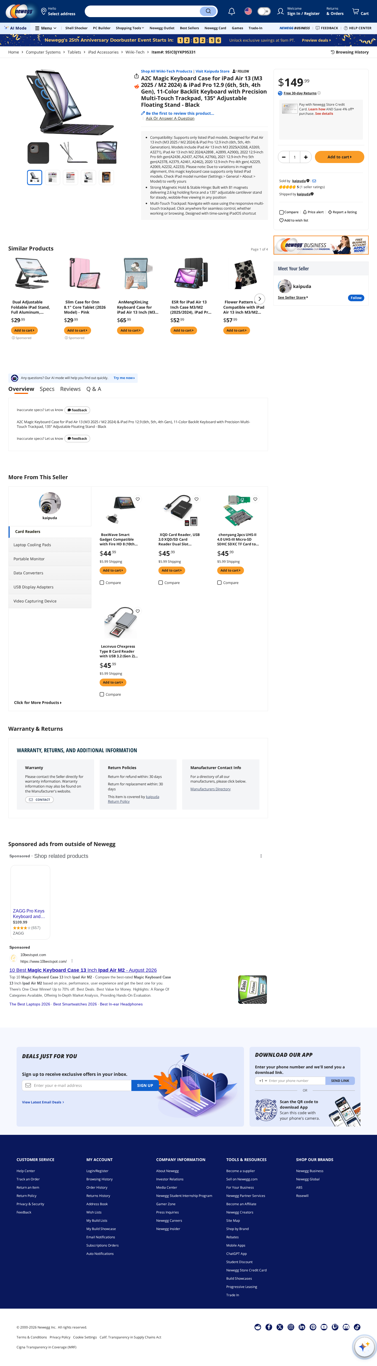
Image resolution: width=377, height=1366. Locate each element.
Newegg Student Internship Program (184, 1195)
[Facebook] (268, 1326)
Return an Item (28, 1187)
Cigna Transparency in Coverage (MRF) (46, 1347)
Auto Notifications (100, 1253)
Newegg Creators (239, 1212)
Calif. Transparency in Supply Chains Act (130, 1337)
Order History (96, 1187)
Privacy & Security (30, 1204)
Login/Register (97, 1170)
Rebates (232, 1237)
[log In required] (138, 499)
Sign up (145, 1085)
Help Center (26, 1170)
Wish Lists (94, 1212)
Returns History (98, 1195)
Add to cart (339, 156)
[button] (58, 11)
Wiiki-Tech (135, 52)
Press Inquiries (167, 1212)
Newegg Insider (168, 1228)
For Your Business (240, 1187)
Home (13, 52)
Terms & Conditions (32, 1337)
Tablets (74, 52)
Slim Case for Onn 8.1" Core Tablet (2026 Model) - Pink (85, 307)
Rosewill (302, 1195)
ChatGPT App (236, 1253)
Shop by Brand (237, 1228)
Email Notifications (100, 1237)
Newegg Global (308, 1179)
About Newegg (167, 1170)
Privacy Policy (60, 1337)
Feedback (79, 410)
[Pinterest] (313, 1326)
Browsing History (99, 1179)
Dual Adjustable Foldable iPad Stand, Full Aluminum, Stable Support (30, 307)
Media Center (166, 1187)
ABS (299, 1187)
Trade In (232, 1295)
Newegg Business (309, 1170)
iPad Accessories (103, 52)
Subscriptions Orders (102, 1245)
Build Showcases (239, 1278)
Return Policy (26, 1195)
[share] (136, 76)
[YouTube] (324, 1326)
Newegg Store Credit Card (246, 1270)
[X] (279, 1326)
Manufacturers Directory (210, 788)
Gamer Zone (166, 1204)
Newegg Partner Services (245, 1195)
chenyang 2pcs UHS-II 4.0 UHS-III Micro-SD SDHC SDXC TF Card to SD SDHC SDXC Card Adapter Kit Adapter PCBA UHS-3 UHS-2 (236, 539)
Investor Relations (170, 1179)
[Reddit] (136, 86)
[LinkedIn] (302, 1326)
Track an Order (28, 1179)
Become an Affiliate (241, 1204)
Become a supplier (240, 1170)
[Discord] (346, 1326)
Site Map (233, 1220)
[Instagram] (291, 1326)
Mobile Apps (235, 1245)
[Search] (208, 11)
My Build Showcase (101, 1228)
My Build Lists (96, 1220)
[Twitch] (335, 1326)
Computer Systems (43, 52)
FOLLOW (356, 297)
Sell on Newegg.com (241, 1179)
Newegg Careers (169, 1220)
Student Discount (239, 1262)
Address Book (97, 1204)
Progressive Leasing (241, 1286)
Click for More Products (36, 702)
